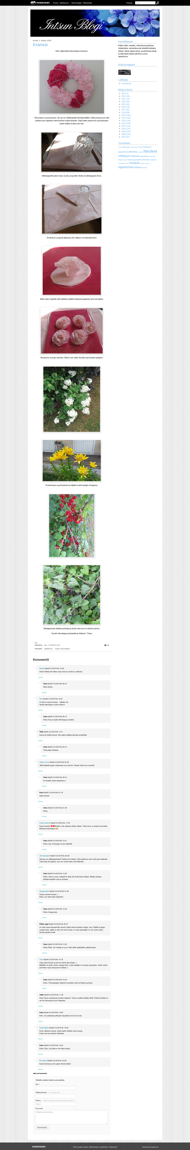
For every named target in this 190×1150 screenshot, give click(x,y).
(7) (124, 93)
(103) (126, 123)
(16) (125, 99)
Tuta (41, 699)
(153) (126, 134)
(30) (125, 96)
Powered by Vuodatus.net (150, 1147)
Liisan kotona (44, 823)
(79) (125, 107)
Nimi (38, 1084)
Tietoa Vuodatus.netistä (80, 1147)
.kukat (120, 147)
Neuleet (150, 151)
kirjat (120, 160)
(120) (126, 118)
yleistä (145, 167)
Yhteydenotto (113, 1147)
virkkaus (138, 167)
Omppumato (44, 891)
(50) (125, 104)
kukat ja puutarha (62, 648)
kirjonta (125, 160)
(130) (126, 120)
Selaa (76, 3)
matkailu (153, 160)
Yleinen (135, 156)
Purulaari (43, 1060)
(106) (126, 115)
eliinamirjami (44, 856)
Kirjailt (140, 147)
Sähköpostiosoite (48, 1092)
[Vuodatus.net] (39, 1147)
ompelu (142, 163)
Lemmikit (140, 152)
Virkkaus (124, 156)
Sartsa (41, 668)
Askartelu (126, 147)
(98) (125, 112)
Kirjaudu (129, 3)
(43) (125, 101)
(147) (126, 129)
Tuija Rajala (44, 1028)
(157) (126, 131)
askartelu (48, 648)
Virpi (41, 959)
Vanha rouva (44, 762)
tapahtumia (125, 167)
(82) (125, 110)
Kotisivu (55, 1100)
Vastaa (40, 677)
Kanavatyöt (134, 147)
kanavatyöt (152, 156)
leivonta (146, 160)
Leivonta (132, 151)
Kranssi (40, 45)
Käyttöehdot (104, 1147)
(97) (125, 137)
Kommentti (39, 1108)
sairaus (147, 163)
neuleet (134, 163)
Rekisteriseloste (94, 1147)
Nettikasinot (64, 3)
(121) (125, 126)
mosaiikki (121, 163)
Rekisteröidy (87, 3)
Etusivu (55, 3)
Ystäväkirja (126, 83)
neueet (127, 163)
